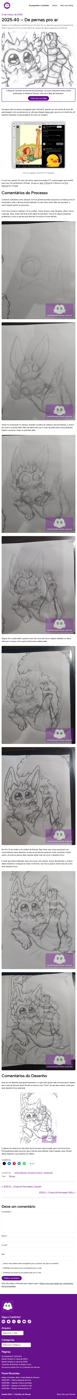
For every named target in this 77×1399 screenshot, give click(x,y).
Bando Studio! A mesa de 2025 (14, 1362)
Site (3, 1254)
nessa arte (49, 112)
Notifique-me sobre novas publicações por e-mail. (22, 1273)
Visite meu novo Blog (38, 98)
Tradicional (48, 1173)
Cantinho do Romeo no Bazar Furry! (16, 1364)
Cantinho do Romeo (22, 1394)
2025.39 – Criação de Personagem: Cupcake (22, 1186)
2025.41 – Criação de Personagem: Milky (56, 1192)
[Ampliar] (65, 122)
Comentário (7, 1212)
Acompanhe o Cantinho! (12, 1356)
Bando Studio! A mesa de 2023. (15, 1359)
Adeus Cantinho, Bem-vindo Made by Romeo (20, 1377)
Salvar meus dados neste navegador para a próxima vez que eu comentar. (31, 1263)
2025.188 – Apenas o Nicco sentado (17, 1383)
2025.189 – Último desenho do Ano (16, 1380)
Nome (4, 1236)
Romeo (12, 1176)
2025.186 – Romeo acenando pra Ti (16, 1388)
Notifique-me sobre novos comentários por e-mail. (22, 1268)
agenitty (33, 173)
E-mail (5, 1245)
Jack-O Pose (44, 183)
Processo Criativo (35, 1173)
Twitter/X (50, 173)
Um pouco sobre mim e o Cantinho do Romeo (21, 1367)
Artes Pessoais (21, 1173)
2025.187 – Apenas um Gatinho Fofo (17, 1386)
